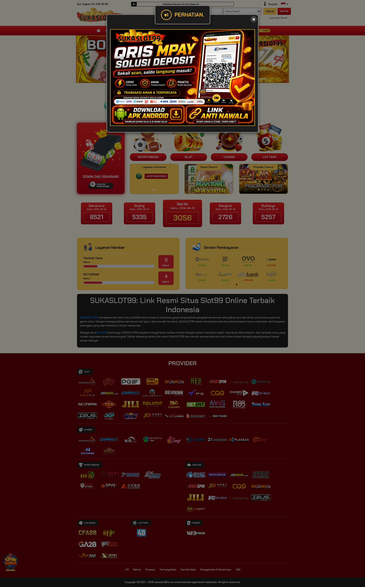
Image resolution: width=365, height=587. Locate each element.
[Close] (253, 19)
